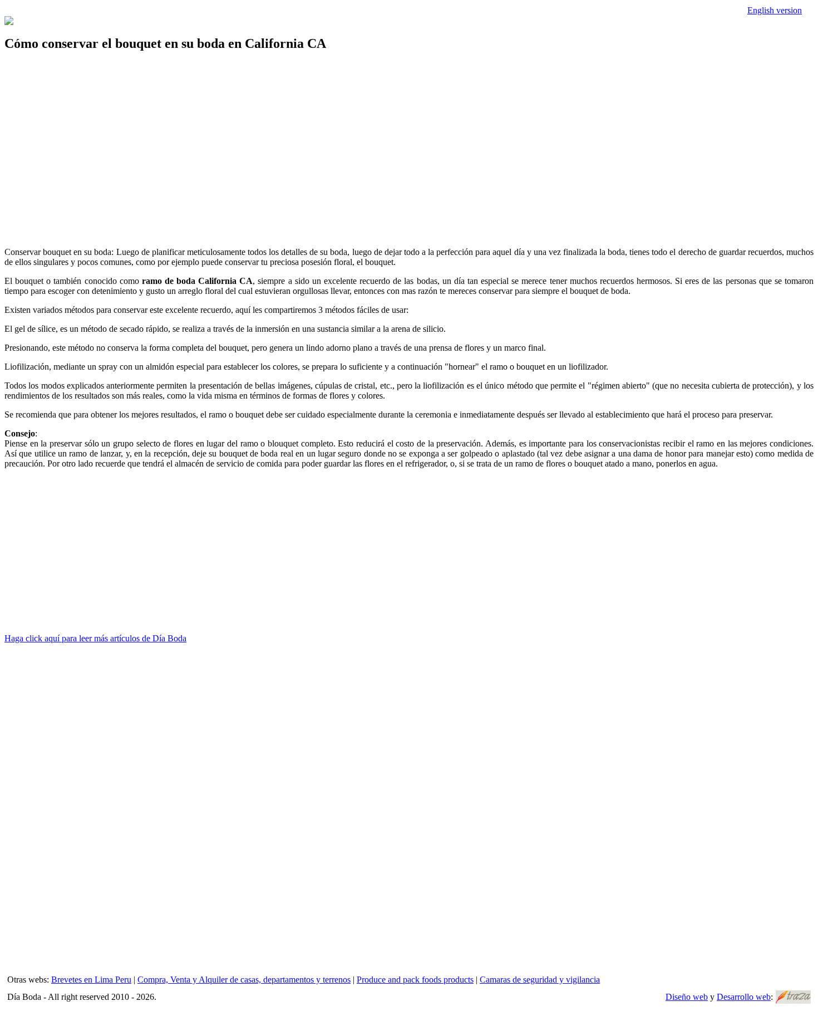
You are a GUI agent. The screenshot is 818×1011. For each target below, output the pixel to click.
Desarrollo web (744, 997)
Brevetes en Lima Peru (91, 979)
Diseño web (687, 997)
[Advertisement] (338, 140)
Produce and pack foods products (415, 979)
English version (774, 10)
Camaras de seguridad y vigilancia (540, 979)
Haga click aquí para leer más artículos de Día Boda (95, 638)
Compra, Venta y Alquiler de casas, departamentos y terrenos (244, 979)
